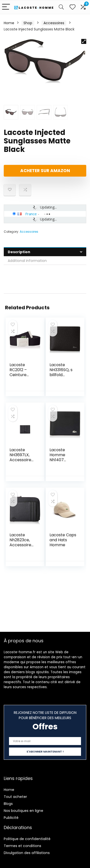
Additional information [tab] (27, 260)
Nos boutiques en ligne (23, 810)
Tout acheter (15, 796)
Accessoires (54, 22)
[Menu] (6, 7)
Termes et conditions (22, 845)
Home (9, 22)
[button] (83, 41)
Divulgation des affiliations (27, 852)
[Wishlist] (73, 7)
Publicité (11, 817)
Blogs (8, 803)
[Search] (61, 7)
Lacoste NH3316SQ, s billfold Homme (61, 372)
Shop (28, 22)
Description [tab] (19, 251)
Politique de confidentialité (27, 838)
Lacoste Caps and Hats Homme (63, 540)
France (31, 213)
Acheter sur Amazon (45, 171)
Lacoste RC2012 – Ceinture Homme (18, 372)
